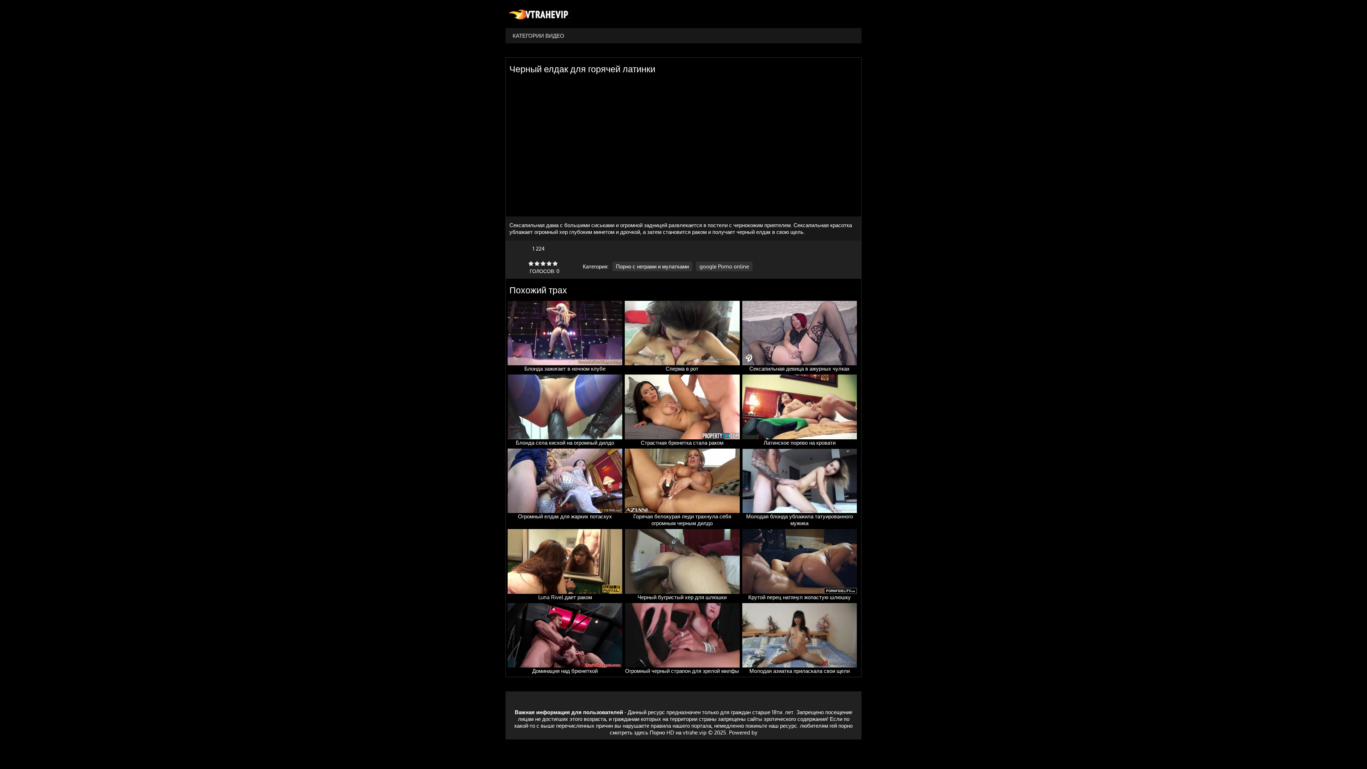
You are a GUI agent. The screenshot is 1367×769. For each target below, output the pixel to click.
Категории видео (538, 35)
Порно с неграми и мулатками (652, 266)
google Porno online (724, 266)
